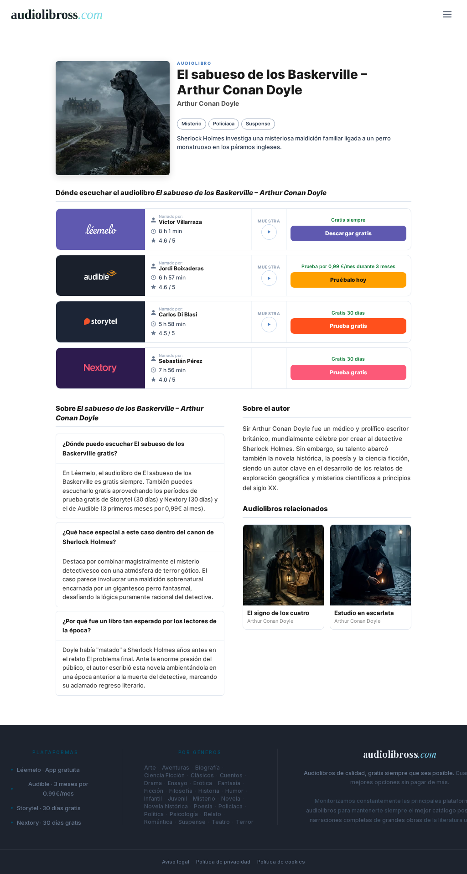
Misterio (204, 799)
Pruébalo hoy (348, 279)
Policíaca (230, 806)
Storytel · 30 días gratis (49, 808)
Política (154, 814)
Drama (153, 783)
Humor (234, 791)
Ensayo (177, 783)
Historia (208, 791)
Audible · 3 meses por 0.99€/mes (58, 788)
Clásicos (202, 775)
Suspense (192, 822)
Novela (230, 799)
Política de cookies (281, 861)
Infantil (153, 799)
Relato (212, 814)
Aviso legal (175, 861)
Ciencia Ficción (164, 775)
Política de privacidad (223, 861)
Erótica (202, 783)
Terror (245, 822)
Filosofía (180, 791)
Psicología (184, 814)
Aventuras (175, 768)
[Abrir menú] (447, 14)
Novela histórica (166, 806)
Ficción (153, 791)
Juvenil (177, 799)
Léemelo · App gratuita (48, 769)
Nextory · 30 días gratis (49, 822)
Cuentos (231, 775)
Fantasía (229, 783)
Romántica (158, 822)
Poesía (203, 806)
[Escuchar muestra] (269, 232)
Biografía (207, 768)
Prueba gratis (349, 325)
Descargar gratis (348, 233)
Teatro (221, 822)
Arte (150, 768)
